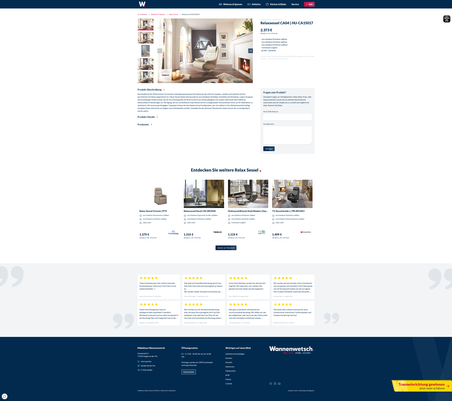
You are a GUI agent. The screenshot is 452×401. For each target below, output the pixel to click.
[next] (250, 50)
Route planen (188, 372)
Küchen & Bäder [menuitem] (278, 4)
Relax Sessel (173, 14)
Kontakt (228, 362)
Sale (311, 4)
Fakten (228, 379)
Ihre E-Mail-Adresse (270, 112)
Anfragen (269, 149)
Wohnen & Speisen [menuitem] (232, 4)
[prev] (159, 50)
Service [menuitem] (295, 4)
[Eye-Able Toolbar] (447, 19)
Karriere (228, 358)
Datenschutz (230, 371)
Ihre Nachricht (268, 124)
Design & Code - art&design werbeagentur (301, 390)
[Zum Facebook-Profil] (270, 383)
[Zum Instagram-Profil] (275, 383)
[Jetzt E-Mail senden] (279, 383)
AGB (227, 375)
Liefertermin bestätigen (234, 354)
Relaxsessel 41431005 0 (191, 14)
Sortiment (143, 14)
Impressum (229, 366)
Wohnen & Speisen (158, 14)
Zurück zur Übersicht (226, 248)
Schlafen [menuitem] (256, 4)
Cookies (228, 383)
